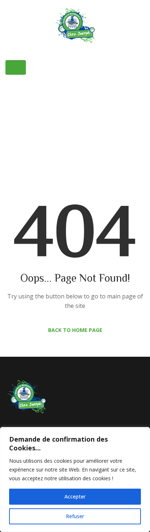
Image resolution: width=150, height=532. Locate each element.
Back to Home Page (75, 329)
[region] (75, 479)
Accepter (75, 496)
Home (46, 110)
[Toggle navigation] (15, 67)
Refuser (75, 516)
